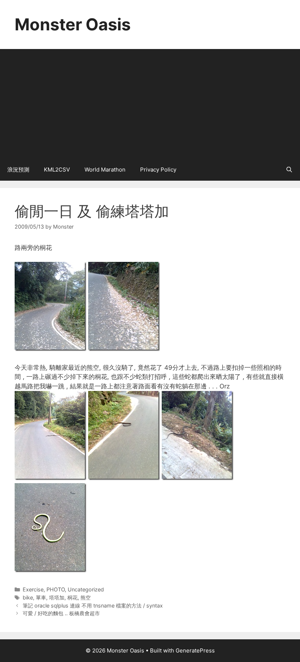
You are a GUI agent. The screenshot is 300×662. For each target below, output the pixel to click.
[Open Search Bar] (289, 170)
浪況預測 (18, 169)
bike (28, 597)
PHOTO (55, 589)
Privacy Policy (158, 169)
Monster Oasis (73, 24)
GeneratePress (195, 650)
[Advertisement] (150, 104)
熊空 (85, 597)
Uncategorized (86, 589)
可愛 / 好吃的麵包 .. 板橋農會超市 (61, 613)
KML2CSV (57, 169)
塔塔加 (56, 597)
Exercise (33, 589)
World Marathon (105, 169)
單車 (41, 597)
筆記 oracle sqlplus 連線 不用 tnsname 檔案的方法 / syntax (93, 605)
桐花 (72, 597)
